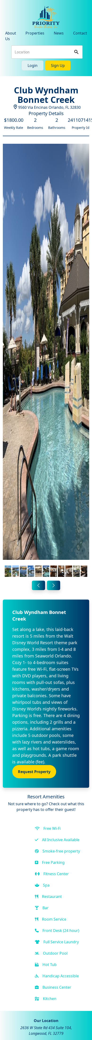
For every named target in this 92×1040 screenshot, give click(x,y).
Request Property (34, 771)
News (59, 33)
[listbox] (46, 361)
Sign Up (58, 65)
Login (33, 65)
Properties (34, 33)
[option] (46, 361)
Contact (80, 33)
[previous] (38, 585)
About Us (10, 35)
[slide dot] (8, 571)
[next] (53, 585)
